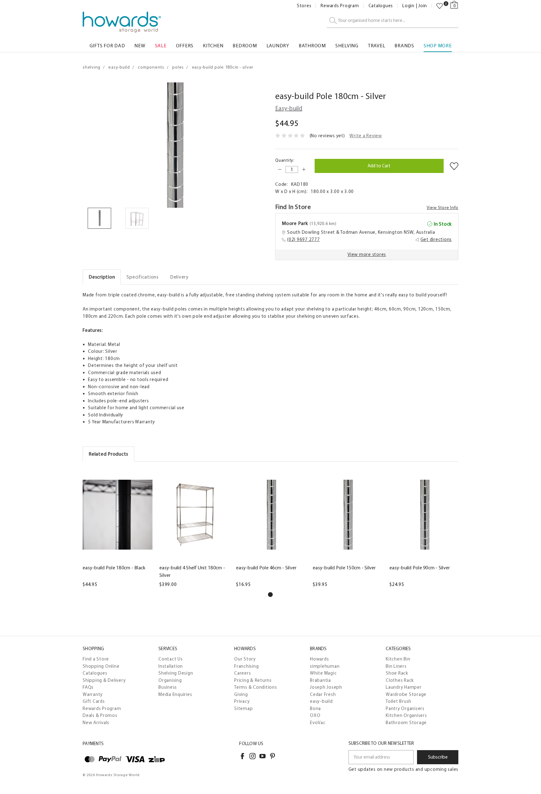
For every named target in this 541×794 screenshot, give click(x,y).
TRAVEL (376, 46)
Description (102, 277)
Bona (315, 708)
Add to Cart (117, 557)
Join (422, 5)
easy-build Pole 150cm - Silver (344, 568)
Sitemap (243, 708)
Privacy (242, 701)
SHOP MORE (438, 46)
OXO (315, 715)
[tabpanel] (117, 528)
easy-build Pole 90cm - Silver (419, 568)
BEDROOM (245, 46)
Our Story (245, 659)
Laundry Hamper (404, 687)
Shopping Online (101, 666)
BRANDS (404, 46)
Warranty (93, 694)
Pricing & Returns (253, 680)
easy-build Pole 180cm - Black (114, 568)
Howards (319, 659)
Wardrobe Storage (406, 694)
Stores (304, 5)
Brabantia (320, 680)
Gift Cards (94, 701)
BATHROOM (312, 46)
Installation (170, 666)
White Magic (323, 673)
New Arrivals (96, 722)
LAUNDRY (277, 46)
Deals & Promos (100, 715)
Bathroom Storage (406, 722)
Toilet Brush (398, 701)
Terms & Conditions (255, 687)
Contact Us (170, 659)
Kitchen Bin (398, 659)
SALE (161, 46)
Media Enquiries (175, 694)
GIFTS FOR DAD (107, 46)
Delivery (179, 277)
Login (408, 5)
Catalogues (380, 5)
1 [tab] (270, 594)
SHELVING (346, 46)
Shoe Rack (397, 673)
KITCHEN (213, 46)
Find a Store (96, 659)
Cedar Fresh (323, 694)
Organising (170, 680)
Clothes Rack (400, 680)
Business (167, 687)
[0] (439, 6)
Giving (241, 694)
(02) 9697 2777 (303, 239)
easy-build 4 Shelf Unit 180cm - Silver (192, 571)
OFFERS (185, 46)
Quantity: (285, 160)
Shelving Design (175, 673)
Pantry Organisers (405, 708)
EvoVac (318, 722)
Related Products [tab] (108, 454)
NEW (139, 46)
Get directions (436, 239)
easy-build (321, 701)
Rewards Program (340, 5)
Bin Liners (396, 666)
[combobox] (392, 21)
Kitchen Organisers (406, 715)
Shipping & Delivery (104, 680)
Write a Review (365, 135)
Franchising (246, 666)
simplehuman (324, 666)
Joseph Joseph (326, 687)
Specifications (142, 277)
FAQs (88, 687)
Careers (242, 673)
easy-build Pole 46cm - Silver (266, 568)
